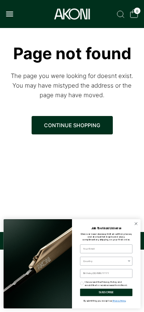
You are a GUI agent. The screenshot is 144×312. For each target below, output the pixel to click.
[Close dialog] (136, 224)
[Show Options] (129, 261)
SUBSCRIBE (106, 292)
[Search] (120, 14)
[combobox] (105, 261)
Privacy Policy (119, 301)
